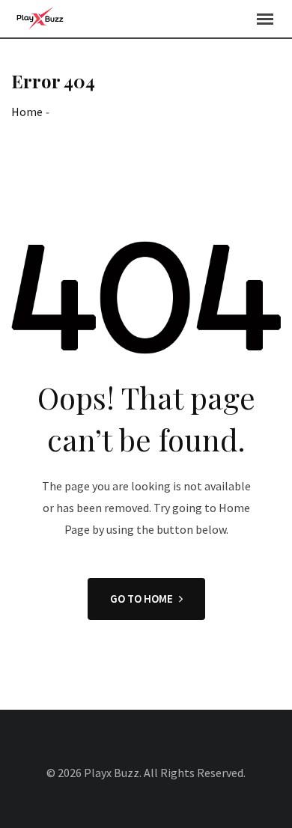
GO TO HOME (141, 598)
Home (27, 111)
